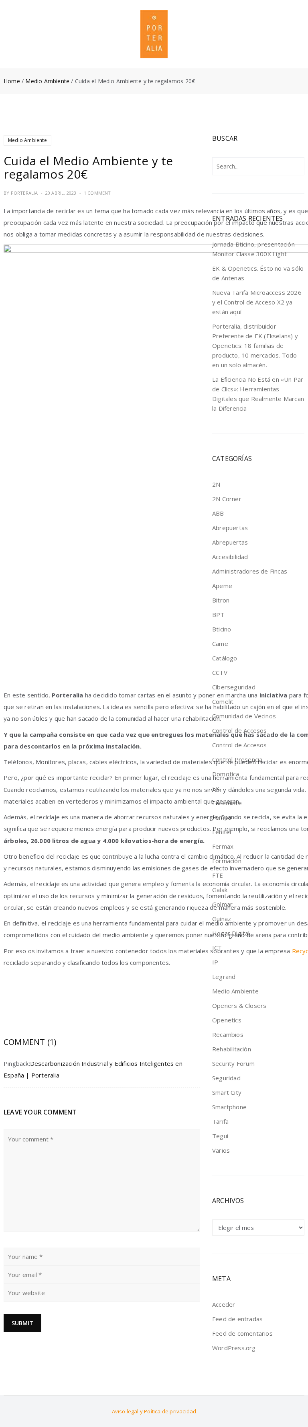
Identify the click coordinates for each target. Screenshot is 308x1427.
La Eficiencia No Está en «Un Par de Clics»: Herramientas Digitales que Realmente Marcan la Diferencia (258, 393)
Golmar (222, 904)
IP (215, 962)
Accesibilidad (230, 557)
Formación (226, 861)
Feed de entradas (237, 1319)
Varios (221, 1150)
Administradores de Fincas (249, 571)
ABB (218, 513)
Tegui (220, 1136)
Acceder (223, 1304)
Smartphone (229, 1107)
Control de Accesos (239, 730)
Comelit (222, 701)
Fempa (221, 817)
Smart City (226, 1092)
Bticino (221, 629)
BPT (218, 615)
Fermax (222, 846)
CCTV (219, 672)
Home (12, 81)
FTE (217, 875)
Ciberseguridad (233, 687)
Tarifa (220, 1121)
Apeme (222, 586)
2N (216, 484)
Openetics (226, 1020)
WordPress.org (234, 1348)
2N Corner (226, 499)
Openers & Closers (239, 1005)
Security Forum (233, 1063)
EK (216, 788)
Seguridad (226, 1078)
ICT (217, 948)
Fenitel (221, 832)
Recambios (227, 1034)
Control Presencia (237, 759)
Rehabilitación (231, 1049)
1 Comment (97, 193)
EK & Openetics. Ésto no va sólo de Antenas (258, 273)
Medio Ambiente (47, 81)
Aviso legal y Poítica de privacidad (154, 1411)
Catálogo (224, 658)
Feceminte (227, 803)
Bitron (220, 600)
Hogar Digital (231, 933)
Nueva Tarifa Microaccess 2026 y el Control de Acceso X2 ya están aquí (257, 302)
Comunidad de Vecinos (244, 716)
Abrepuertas (230, 528)
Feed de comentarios (242, 1333)
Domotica (225, 774)
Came (220, 643)
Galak (219, 890)
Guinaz (221, 919)
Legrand (223, 977)
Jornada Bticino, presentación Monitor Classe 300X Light (253, 249)
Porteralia (24, 193)
